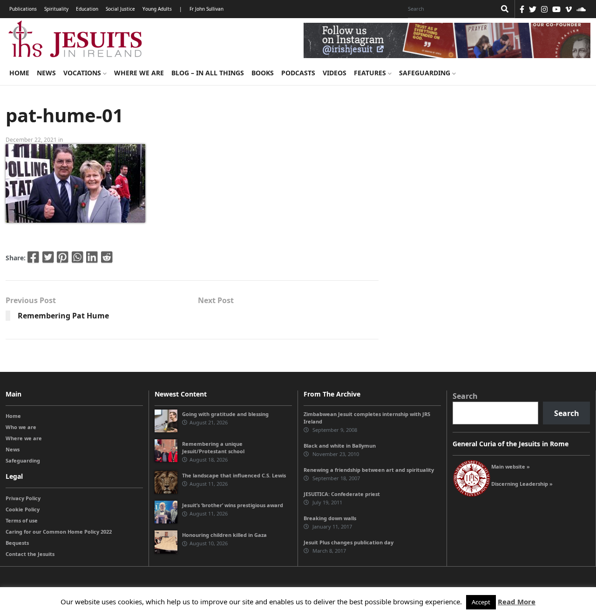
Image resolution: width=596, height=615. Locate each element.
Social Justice (120, 9)
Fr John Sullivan (207, 9)
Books (262, 72)
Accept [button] (481, 602)
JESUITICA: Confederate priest (342, 493)
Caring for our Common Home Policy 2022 (59, 531)
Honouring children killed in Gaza (224, 534)
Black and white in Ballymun (340, 445)
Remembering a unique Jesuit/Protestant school (213, 447)
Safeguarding (425, 72)
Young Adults (157, 9)
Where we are (139, 72)
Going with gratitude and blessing (225, 413)
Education (87, 9)
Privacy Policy (23, 498)
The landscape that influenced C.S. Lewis (234, 475)
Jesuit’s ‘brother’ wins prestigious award (232, 505)
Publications (23, 9)
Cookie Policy (23, 509)
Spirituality (56, 9)
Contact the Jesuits (30, 553)
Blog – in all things (207, 72)
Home (19, 72)
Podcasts (298, 72)
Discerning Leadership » (522, 483)
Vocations (83, 72)
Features (371, 72)
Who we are (21, 426)
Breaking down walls (330, 518)
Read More (516, 601)
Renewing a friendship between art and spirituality (369, 469)
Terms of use (22, 520)
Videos (334, 72)
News (46, 72)
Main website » (510, 466)
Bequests (17, 542)
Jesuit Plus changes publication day (348, 542)
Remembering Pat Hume (63, 316)
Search (465, 396)
